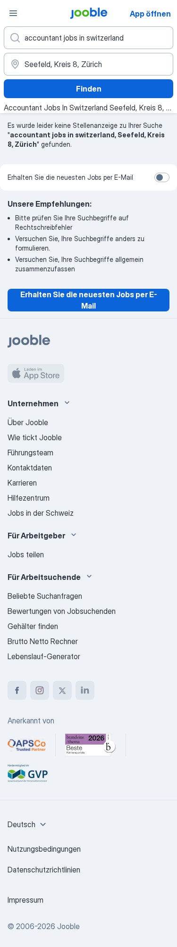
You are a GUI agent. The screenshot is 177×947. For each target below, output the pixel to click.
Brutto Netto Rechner (43, 641)
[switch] (161, 177)
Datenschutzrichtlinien (44, 869)
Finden (88, 88)
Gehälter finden (33, 626)
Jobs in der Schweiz (41, 513)
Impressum (25, 900)
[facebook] (17, 690)
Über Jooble (28, 422)
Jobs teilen (26, 554)
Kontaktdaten (30, 467)
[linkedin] (85, 690)
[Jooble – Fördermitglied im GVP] (28, 773)
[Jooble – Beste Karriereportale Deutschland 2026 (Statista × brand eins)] (90, 745)
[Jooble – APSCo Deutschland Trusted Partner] (27, 745)
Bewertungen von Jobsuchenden (62, 611)
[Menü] (13, 13)
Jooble (68, 926)
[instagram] (39, 690)
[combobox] (28, 824)
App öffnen (150, 13)
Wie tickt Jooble (35, 437)
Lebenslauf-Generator (44, 656)
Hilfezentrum (29, 498)
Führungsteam (30, 452)
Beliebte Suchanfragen (45, 596)
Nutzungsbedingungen (44, 849)
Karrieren (22, 482)
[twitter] (62, 690)
